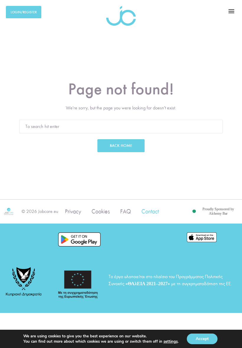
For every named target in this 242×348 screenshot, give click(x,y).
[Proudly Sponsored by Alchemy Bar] (194, 211)
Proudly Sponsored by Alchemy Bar (218, 211)
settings (170, 341)
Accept (202, 339)
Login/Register (24, 12)
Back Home (121, 145)
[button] (231, 11)
